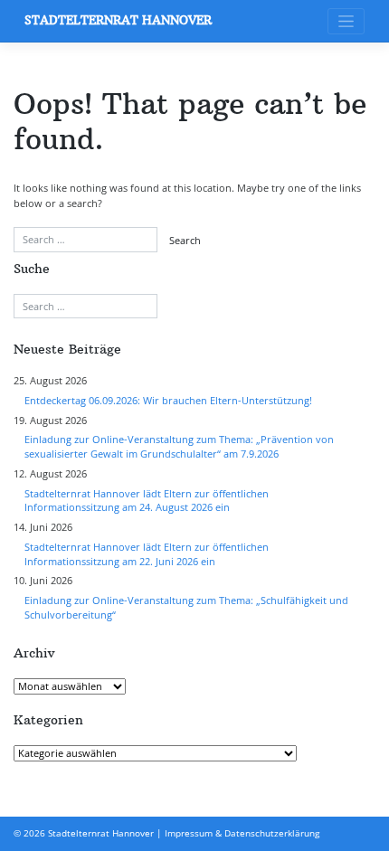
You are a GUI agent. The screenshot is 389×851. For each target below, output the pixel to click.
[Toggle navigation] (346, 21)
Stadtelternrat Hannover (118, 20)
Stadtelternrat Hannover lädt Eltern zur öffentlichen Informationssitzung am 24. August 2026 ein (146, 501)
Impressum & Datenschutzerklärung (242, 833)
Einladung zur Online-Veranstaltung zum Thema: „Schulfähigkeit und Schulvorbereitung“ (186, 607)
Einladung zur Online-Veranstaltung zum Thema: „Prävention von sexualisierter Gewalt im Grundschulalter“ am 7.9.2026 (179, 446)
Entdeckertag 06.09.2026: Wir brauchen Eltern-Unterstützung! (168, 400)
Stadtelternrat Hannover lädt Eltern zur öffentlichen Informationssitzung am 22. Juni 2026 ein (146, 554)
